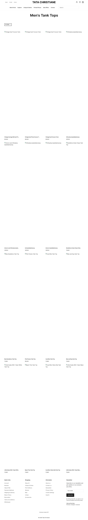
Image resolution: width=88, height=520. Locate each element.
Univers (15, 2)
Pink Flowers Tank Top (30, 359)
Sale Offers (46, 7)
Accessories (28, 497)
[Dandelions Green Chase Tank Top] (75, 194)
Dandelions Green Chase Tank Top (74, 248)
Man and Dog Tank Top (71, 359)
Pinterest (68, 504)
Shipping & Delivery (9, 492)
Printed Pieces (37, 7)
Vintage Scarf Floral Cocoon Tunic (33, 137)
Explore (20, 7)
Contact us (48, 485)
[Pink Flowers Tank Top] (33, 305)
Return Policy (7, 495)
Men (26, 492)
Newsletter (48, 488)
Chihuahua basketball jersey (72, 137)
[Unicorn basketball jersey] (54, 194)
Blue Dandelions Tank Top (10, 359)
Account (6, 483)
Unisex (27, 495)
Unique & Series (28, 7)
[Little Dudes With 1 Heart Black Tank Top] (75, 416)
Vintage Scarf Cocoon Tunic (52, 137)
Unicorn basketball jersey (52, 248)
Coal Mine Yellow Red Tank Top (53, 470)
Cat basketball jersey (30, 248)
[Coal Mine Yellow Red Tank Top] (54, 416)
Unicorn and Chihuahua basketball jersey (14, 248)
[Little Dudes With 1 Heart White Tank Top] (13, 416)
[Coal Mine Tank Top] (54, 305)
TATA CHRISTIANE (44, 2)
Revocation (7, 497)
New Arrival (13, 7)
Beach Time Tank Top (30, 470)
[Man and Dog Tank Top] (75, 305)
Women (27, 490)
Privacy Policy (49, 490)
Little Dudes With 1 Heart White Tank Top (13, 470)
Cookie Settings (50, 492)
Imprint (47, 495)
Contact (10, 2)
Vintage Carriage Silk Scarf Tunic (12, 137)
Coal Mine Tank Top (50, 359)
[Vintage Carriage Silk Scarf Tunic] (13, 83)
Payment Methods (9, 490)
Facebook (78, 504)
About (6, 2)
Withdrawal (7, 502)
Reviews (6, 485)
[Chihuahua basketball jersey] (75, 83)
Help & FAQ (7, 488)
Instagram (73, 504)
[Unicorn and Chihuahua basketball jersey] (13, 194)
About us (48, 483)
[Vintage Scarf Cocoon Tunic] (54, 83)
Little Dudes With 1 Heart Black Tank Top (75, 470)
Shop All (27, 483)
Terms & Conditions (9, 499)
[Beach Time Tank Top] (33, 416)
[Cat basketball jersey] (33, 194)
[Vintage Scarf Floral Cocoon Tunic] (33, 83)
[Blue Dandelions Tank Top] (13, 305)
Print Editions (28, 488)
